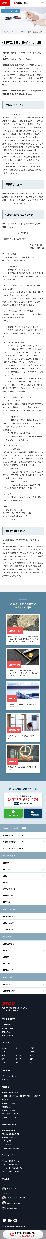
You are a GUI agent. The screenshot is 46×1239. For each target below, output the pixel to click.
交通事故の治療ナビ (9, 1137)
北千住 (18, 1055)
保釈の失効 (6, 902)
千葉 (3, 1051)
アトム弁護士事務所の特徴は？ (13, 848)
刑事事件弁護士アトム (10, 1092)
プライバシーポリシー (10, 1076)
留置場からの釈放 (9, 889)
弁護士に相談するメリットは (13, 835)
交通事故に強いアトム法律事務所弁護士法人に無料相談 (21, 1096)
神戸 (17, 1062)
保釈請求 (23, 32)
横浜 (31, 1055)
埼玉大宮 (33, 1048)
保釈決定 (6, 882)
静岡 (3, 1059)
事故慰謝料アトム (8, 1099)
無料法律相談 (7, 984)
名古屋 (18, 1059)
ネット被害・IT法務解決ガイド (13, 1114)
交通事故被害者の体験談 (10, 1148)
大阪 (3, 1062)
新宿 (3, 1055)
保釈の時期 (6, 963)
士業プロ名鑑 (7, 1144)
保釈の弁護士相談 (9, 991)
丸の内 (32, 1051)
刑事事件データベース (10, 1103)
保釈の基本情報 (8, 944)
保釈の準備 (6, 869)
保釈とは (6, 862)
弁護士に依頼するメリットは (13, 842)
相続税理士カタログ (9, 1110)
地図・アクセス (7, 1035)
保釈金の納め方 (8, 923)
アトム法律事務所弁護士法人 (12, 1168)
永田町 (4, 1048)
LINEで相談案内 (13, 815)
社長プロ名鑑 (7, 1141)
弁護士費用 (6, 1032)
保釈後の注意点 (8, 895)
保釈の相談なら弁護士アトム (10, 32)
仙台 (17, 1048)
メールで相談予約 (33, 815)
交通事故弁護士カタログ (10, 1134)
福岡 (31, 1062)
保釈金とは (6, 950)
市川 (17, 1051)
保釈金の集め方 (8, 916)
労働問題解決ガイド (9, 1117)
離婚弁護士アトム (8, 1107)
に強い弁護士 (21, 3)
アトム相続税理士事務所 (10, 1171)
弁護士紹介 (6, 1024)
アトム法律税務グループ (10, 1161)
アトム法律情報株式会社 (10, 1164)
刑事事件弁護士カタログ (10, 1130)
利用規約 (5, 1079)
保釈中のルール (8, 970)
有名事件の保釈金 (9, 929)
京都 (31, 1059)
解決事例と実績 (7, 1028)
